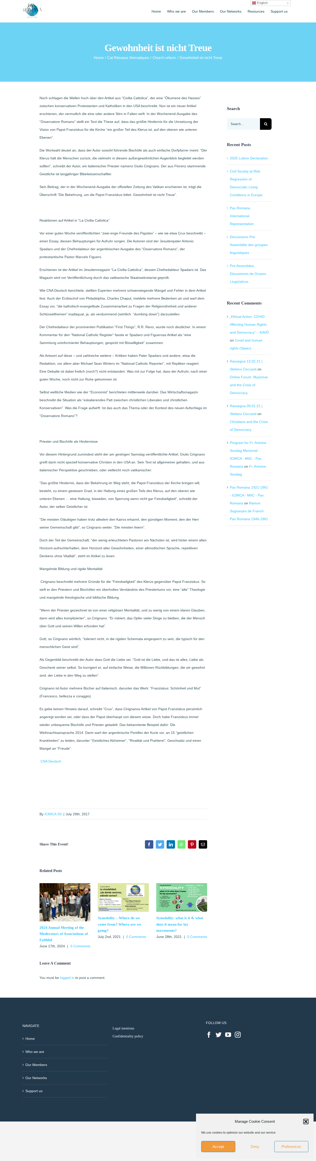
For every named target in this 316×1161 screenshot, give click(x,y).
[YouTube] (228, 1035)
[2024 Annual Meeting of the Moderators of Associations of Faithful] (65, 885)
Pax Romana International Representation (242, 216)
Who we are (34, 1052)
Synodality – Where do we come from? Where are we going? (119, 924)
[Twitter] (218, 1035)
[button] (305, 1121)
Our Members (36, 1065)
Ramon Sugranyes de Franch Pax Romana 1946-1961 (249, 511)
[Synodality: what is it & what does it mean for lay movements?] (181, 885)
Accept (218, 1146)
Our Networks (36, 1078)
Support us (33, 1091)
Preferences (291, 1146)
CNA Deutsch (50, 761)
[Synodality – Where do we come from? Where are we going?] (123, 885)
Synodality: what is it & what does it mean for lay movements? (179, 924)
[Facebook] (209, 1035)
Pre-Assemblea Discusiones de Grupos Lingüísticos (248, 274)
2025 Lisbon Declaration (249, 158)
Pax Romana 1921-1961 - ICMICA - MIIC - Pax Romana (249, 495)
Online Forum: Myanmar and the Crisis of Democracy (249, 385)
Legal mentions (123, 1028)
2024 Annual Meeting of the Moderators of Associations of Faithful (64, 934)
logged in (67, 978)
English (262, 3)
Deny (255, 1146)
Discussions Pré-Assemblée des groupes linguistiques (249, 245)
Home (30, 1039)
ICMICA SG (53, 814)
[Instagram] (238, 1035)
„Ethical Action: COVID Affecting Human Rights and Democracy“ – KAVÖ (249, 324)
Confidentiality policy (128, 1036)
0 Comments (80, 946)
